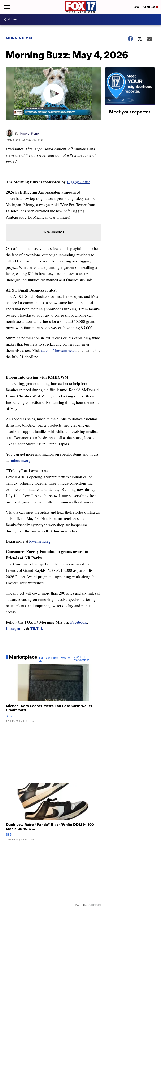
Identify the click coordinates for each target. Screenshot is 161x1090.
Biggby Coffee (78, 181)
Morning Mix (19, 38)
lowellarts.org (40, 541)
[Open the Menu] (7, 7)
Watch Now (145, 7)
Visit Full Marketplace (82, 658)
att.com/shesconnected (59, 350)
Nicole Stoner (30, 133)
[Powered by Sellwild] (94, 905)
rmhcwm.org (20, 460)
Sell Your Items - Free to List (54, 659)
